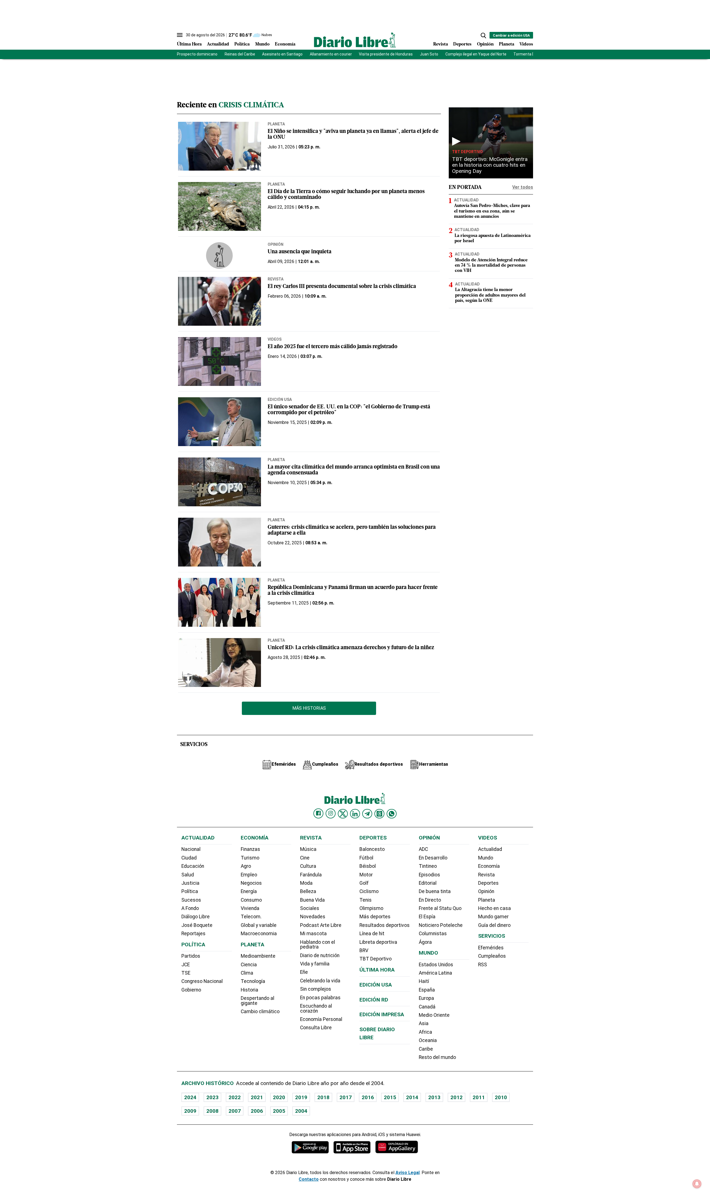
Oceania (428, 1040)
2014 (412, 1097)
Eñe (304, 972)
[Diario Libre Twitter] (343, 813)
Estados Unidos (436, 964)
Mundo (262, 44)
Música (308, 849)
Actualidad (218, 44)
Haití (424, 981)
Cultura (308, 866)
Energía (249, 891)
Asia (423, 1023)
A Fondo (190, 908)
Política (242, 44)
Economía (285, 44)
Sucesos (191, 900)
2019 (301, 1097)
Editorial (428, 883)
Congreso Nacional (202, 981)
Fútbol (366, 858)
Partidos (190, 956)
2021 (257, 1097)
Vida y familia (314, 964)
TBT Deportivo (467, 152)
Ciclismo (369, 891)
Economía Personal (321, 1019)
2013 (434, 1097)
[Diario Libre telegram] (367, 813)
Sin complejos (315, 989)
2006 (257, 1111)
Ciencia (249, 964)
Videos (526, 44)
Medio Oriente (434, 1015)
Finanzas (250, 849)
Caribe (426, 1049)
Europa (426, 998)
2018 (323, 1097)
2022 (235, 1097)
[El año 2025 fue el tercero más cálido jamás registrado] (219, 361)
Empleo (249, 875)
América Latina (435, 973)
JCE (185, 964)
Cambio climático (260, 1011)
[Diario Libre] (355, 40)
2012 (456, 1097)
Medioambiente (258, 956)
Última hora (377, 970)
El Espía (427, 916)
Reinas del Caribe (240, 54)
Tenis (365, 900)
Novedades (312, 916)
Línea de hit (371, 933)
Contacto (309, 1179)
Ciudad (189, 858)
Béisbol (367, 866)
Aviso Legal (407, 1172)
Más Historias (309, 708)
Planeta (506, 44)
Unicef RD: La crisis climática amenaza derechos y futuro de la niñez (351, 648)
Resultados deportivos (384, 925)
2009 (190, 1111)
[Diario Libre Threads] (379, 813)
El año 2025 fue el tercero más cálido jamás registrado (332, 347)
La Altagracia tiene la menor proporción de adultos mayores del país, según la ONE (490, 295)
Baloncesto (372, 849)
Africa (425, 1032)
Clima (247, 973)
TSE (185, 973)
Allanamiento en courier (331, 54)
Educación (192, 866)
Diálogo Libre (195, 916)
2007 (235, 1111)
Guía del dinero (494, 925)
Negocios (251, 883)
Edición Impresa (381, 1014)
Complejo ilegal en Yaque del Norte (475, 54)
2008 (212, 1111)
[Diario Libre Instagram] (331, 813)
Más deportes (374, 916)
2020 (279, 1097)
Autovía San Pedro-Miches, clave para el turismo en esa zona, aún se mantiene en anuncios (492, 211)
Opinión (485, 44)
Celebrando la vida (320, 980)
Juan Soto (429, 54)
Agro (246, 866)
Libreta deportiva (378, 942)
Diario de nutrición (319, 955)
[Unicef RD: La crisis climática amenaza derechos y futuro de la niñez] (219, 662)
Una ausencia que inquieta (299, 252)
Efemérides (491, 947)
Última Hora (189, 44)
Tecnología (253, 981)
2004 (301, 1111)
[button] (483, 35)
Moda (306, 883)
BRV (363, 950)
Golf (364, 883)
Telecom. (251, 916)
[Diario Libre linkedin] (355, 813)
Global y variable (259, 925)
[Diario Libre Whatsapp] (392, 813)
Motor (366, 875)
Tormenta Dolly (527, 54)
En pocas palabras (320, 997)
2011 (479, 1097)
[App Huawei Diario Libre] (396, 1147)
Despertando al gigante (257, 1000)
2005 (279, 1111)
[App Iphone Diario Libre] (352, 1147)
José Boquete (196, 925)
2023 (212, 1097)
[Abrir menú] (179, 35)
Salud (187, 875)
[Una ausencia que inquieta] (219, 255)
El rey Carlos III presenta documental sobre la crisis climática (342, 286)
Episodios (429, 875)
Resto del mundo (437, 1057)
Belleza (308, 891)
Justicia (190, 883)
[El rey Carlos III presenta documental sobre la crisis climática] (219, 301)
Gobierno (191, 990)
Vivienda (250, 908)
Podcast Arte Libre (320, 925)
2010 (501, 1097)
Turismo (250, 858)
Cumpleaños (492, 956)
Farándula (311, 875)
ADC (423, 849)
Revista (440, 44)
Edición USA (280, 399)
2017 (345, 1097)
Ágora (425, 942)
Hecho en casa (494, 908)
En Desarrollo (433, 858)
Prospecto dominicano (197, 54)
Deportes (462, 44)
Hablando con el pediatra (317, 944)
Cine (305, 858)
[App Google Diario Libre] (310, 1147)
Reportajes (193, 933)
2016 (368, 1097)
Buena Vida (312, 900)
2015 (390, 1097)
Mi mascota (313, 933)
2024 (190, 1097)
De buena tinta (435, 891)
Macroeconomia (259, 933)
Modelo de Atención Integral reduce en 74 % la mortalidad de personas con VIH (491, 265)
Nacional (191, 849)
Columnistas (433, 933)
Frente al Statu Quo (440, 908)
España (427, 990)
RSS (482, 964)
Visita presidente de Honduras (386, 54)
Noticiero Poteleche (441, 925)
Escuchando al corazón (316, 1008)
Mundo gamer (493, 916)
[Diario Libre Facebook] (318, 813)
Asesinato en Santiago (282, 54)
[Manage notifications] (697, 1183)
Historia (249, 990)
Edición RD (373, 1000)
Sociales (309, 908)
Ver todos (522, 187)
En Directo (430, 900)
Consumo (251, 900)
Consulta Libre (316, 1027)
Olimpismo (371, 908)
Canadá (427, 1007)
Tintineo (428, 866)
